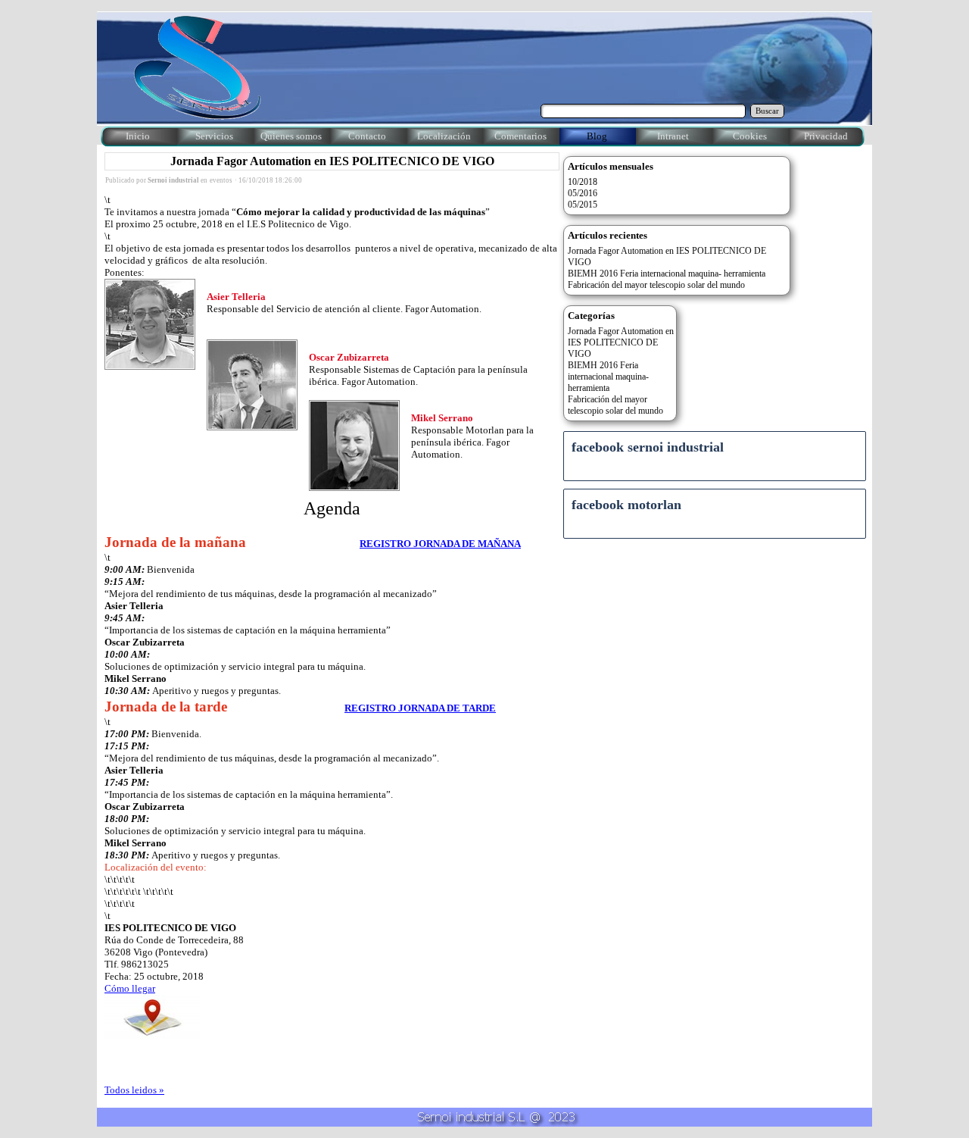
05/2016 (582, 193)
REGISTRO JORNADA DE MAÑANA (440, 543)
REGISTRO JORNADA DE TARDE (420, 708)
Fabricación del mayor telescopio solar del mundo (656, 285)
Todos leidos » (134, 1090)
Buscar (767, 111)
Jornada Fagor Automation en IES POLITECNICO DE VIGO (332, 161)
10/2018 (582, 182)
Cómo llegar (129, 988)
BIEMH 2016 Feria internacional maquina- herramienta (666, 273)
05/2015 (582, 204)
